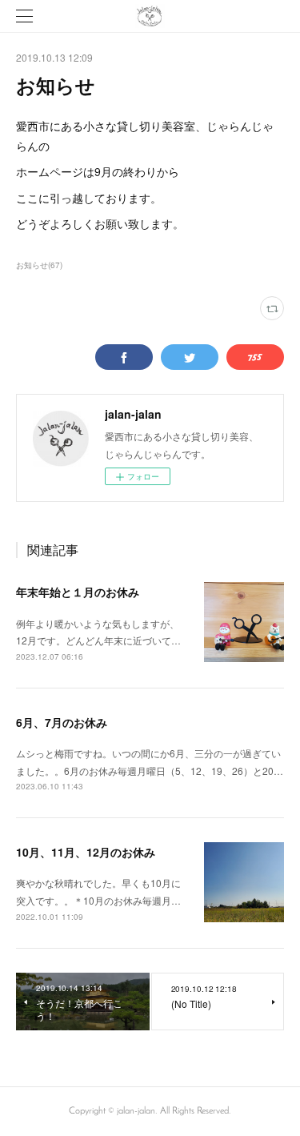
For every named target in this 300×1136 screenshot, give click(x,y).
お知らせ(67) (39, 265)
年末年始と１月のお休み (77, 592)
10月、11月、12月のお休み (85, 852)
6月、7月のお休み (61, 722)
